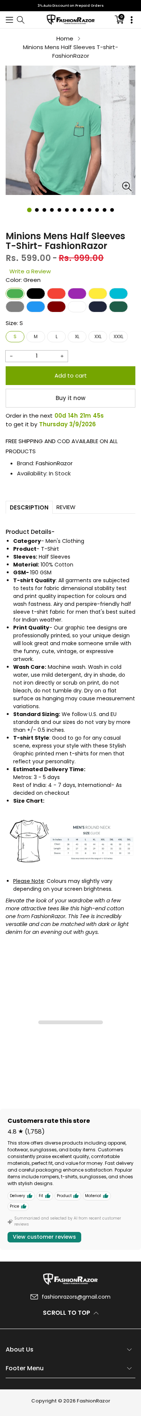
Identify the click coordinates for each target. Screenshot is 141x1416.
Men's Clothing (64, 541)
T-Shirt (50, 549)
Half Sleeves (54, 556)
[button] (9, 20)
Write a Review (30, 271)
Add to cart (71, 375)
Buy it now (70, 398)
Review (66, 507)
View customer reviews (44, 1237)
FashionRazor (54, 463)
